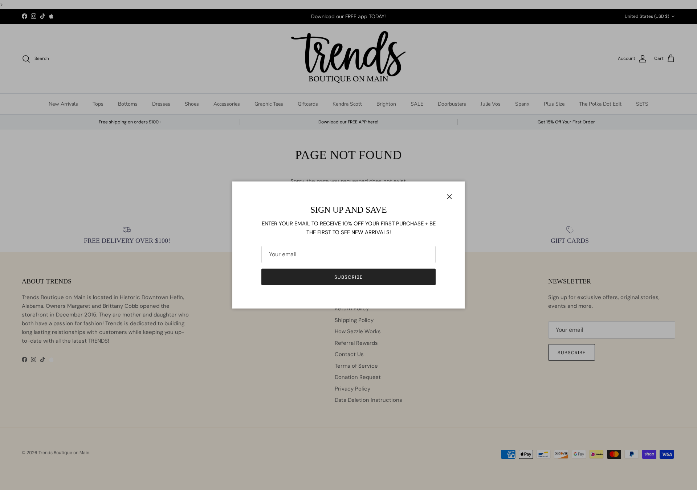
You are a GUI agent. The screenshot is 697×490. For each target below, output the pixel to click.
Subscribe (348, 277)
